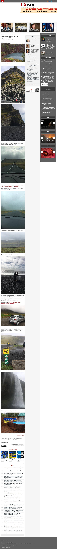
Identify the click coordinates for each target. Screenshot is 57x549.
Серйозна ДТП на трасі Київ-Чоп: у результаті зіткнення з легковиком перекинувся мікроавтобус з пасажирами (13, 494)
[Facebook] (49, 1)
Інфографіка (33, 84)
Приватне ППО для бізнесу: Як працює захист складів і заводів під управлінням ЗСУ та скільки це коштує (50, 46)
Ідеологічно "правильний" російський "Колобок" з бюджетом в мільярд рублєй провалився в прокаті (35, 51)
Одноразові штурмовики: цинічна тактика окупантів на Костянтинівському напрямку (35, 40)
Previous (2, 28)
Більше (12, 534)
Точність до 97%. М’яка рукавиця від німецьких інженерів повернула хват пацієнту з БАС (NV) (33, 59)
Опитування (48, 57)
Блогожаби (48, 146)
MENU (2, 1)
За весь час (52, 91)
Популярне (48, 89)
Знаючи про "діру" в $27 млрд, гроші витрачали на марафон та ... (10, 30)
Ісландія (6, 442)
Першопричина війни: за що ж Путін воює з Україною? (35, 45)
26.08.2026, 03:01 (30, 70)
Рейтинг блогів (4, 540)
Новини (12, 465)
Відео (48, 131)
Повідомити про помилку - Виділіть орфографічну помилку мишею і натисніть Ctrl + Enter (11, 439)
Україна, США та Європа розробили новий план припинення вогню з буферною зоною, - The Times (47, 95)
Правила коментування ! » (20, 464)
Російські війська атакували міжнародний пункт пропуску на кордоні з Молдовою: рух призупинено (48, 104)
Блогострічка (32, 56)
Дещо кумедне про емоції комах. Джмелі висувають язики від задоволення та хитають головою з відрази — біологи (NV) (33, 64)
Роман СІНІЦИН (20, 435)
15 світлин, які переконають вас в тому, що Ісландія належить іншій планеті (12, 186)
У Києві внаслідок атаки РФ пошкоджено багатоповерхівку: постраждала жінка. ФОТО (47, 111)
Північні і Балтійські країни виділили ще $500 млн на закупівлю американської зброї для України (20, 460)
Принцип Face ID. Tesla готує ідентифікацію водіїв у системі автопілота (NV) (32, 68)
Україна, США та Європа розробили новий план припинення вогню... (36, 30)
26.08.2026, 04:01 (30, 61)
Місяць (48, 91)
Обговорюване (47, 87)
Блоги (32, 36)
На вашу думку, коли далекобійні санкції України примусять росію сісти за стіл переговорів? (48, 60)
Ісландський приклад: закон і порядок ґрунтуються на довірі (11, 303)
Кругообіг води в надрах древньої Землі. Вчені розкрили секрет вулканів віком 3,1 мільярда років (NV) (33, 79)
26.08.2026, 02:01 (30, 81)
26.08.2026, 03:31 (30, 66)
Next (55, 28)
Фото (48, 117)
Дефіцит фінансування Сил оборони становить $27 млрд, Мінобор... (24, 30)
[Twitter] (51, 1)
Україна (2, 442)
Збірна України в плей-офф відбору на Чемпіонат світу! (12, 459)
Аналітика (48, 35)
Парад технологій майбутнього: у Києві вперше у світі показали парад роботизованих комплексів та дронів (48, 141)
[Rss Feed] (47, 1)
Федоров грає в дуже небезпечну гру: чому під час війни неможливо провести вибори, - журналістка (50, 39)
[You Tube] (52, 1)
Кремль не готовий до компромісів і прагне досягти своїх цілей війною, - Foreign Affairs (50, 52)
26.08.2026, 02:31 (30, 76)
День (44, 91)
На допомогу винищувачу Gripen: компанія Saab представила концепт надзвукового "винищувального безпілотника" (14, 501)
